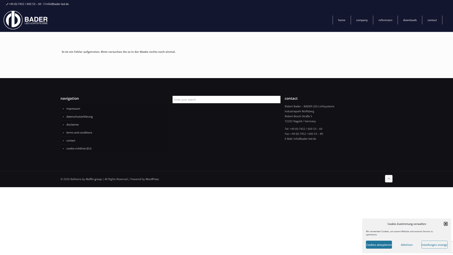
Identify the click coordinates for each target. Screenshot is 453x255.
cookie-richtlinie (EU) (78, 148)
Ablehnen (407, 244)
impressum (73, 108)
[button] (446, 224)
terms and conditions (79, 132)
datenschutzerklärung (79, 116)
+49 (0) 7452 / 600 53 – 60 (25, 4)
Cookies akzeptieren (379, 244)
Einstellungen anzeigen (435, 244)
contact (70, 140)
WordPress (152, 179)
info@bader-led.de (57, 4)
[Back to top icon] (388, 178)
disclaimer (72, 124)
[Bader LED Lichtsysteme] (26, 20)
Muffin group (94, 179)
